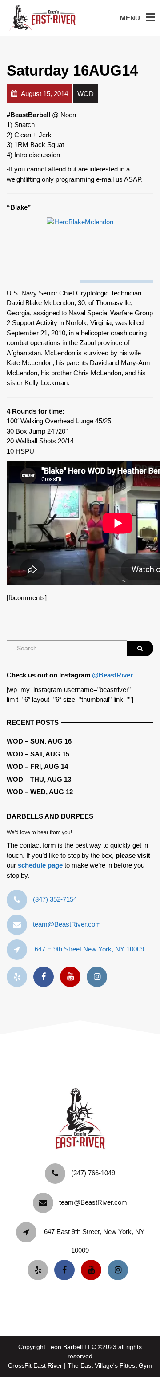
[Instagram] (99, 977)
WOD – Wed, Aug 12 (40, 792)
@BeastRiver (112, 675)
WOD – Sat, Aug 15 (38, 754)
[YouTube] (72, 977)
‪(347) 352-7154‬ (55, 899)
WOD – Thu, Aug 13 (39, 779)
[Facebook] (45, 977)
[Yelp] (19, 977)
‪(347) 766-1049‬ (93, 1173)
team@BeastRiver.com (67, 924)
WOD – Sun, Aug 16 (39, 741)
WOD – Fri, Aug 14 (37, 766)
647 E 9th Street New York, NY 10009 (89, 949)
